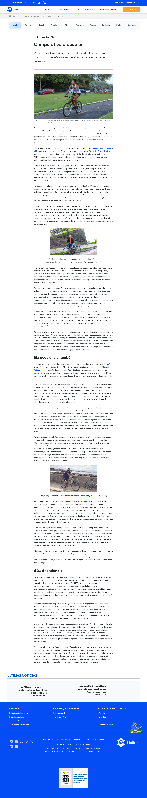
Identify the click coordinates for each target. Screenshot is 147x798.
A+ (34, 3)
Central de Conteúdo (32, 16)
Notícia (60, 16)
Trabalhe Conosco (63, 739)
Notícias (49, 16)
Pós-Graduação (17, 721)
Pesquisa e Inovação (63, 721)
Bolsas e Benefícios (85, 9)
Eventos (102, 717)
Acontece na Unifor (108, 9)
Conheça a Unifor (64, 9)
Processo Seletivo (106, 725)
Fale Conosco (49, 739)
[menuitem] (15, 25)
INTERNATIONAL (119, 2)
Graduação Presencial (20, 713)
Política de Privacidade (95, 739)
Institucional (60, 713)
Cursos (47, 9)
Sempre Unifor (78, 739)
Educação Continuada (20, 725)
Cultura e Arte (60, 717)
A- (25, 3)
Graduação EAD (17, 717)
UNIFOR (15, 16)
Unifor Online (130, 2)
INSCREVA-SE (131, 9)
